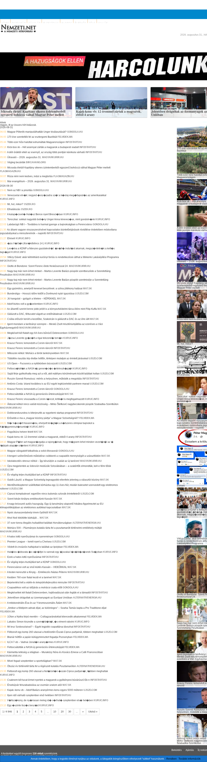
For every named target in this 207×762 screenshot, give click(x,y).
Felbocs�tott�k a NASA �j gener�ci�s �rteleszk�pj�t (39, 368)
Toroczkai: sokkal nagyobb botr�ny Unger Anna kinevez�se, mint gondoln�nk (51, 219)
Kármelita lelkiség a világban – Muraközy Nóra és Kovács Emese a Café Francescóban (55, 652)
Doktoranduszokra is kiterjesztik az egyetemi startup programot (41, 412)
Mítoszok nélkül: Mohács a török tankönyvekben (33, 353)
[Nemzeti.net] (18, 28)
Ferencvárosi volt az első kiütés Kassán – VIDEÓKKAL (37, 567)
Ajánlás (190, 750)
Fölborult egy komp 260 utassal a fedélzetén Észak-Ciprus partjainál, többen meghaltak (55, 632)
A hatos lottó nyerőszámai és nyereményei (30, 536)
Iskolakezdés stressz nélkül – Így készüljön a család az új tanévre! (43, 461)
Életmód (80, 22)
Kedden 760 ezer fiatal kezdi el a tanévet (29, 577)
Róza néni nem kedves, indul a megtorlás (30, 176)
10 (54, 711)
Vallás (103, 22)
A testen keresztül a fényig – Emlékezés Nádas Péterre (37, 572)
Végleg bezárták (16, 162)
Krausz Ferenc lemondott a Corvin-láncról (30, 343)
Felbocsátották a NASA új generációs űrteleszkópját (35, 394)
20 (62, 711)
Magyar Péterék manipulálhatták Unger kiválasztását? (37, 131)
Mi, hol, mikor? (15, 204)
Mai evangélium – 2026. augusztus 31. (28, 181)
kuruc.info (7, 199)
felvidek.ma (65, 136)
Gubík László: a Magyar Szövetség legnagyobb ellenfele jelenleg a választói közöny (53, 479)
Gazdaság (19, 22)
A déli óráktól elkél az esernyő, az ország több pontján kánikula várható (46, 152)
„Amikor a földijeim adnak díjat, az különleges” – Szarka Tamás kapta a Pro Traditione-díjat (56, 608)
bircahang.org (36, 162)
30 (69, 711)
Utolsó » (92, 711)
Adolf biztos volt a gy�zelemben (25, 303)
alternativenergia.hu (86, 522)
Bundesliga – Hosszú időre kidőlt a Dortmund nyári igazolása (40, 293)
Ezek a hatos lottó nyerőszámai (24, 557)
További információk (189, 758)
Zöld (92, 22)
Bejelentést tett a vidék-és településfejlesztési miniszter (37, 582)
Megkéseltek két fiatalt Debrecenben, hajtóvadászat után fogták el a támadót (49, 592)
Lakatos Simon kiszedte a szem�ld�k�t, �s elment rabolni (40, 621)
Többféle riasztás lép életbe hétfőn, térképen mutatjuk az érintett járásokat (47, 358)
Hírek (5, 22)
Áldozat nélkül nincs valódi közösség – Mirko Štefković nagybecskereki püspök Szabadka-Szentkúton (62, 404)
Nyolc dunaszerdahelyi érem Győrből (27, 512)
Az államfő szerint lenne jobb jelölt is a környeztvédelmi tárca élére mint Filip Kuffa (52, 309)
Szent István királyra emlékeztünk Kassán (30, 498)
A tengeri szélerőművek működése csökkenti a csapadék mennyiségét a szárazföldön (54, 455)
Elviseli (11, 238)
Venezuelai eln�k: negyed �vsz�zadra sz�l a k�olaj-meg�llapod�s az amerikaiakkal (56, 195)
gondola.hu (75, 131)
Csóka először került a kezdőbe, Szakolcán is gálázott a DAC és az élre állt (48, 319)
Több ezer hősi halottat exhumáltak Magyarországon (36, 142)
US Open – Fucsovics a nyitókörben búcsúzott (32, 363)
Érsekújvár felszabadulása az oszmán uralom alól (34, 685)
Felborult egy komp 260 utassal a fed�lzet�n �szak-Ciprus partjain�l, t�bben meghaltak (57, 671)
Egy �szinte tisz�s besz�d (23, 705)
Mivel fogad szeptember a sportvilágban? (30, 660)
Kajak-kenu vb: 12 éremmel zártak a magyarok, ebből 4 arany (108, 113)
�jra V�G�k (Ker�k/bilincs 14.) (25, 243)
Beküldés (176, 750)
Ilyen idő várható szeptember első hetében (30, 695)
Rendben (171, 758)
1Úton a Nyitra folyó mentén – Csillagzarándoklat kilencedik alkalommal (46, 616)
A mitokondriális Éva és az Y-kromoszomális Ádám (34, 602)
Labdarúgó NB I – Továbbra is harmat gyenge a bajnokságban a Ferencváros (49, 224)
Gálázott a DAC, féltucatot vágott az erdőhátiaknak (34, 314)
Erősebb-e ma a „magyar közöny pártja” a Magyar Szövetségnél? (43, 418)
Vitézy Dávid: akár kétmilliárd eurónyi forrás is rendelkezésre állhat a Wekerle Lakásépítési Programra (63, 257)
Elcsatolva (51, 22)
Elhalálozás (13, 209)
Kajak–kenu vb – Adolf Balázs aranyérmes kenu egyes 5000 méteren (45, 690)
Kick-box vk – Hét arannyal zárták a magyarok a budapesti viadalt (43, 147)
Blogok (66, 22)
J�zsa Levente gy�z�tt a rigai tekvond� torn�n (35, 338)
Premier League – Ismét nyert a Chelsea (29, 541)
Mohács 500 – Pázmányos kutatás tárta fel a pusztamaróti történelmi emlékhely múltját (54, 527)
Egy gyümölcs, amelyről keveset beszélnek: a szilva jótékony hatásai (44, 288)
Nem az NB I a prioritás (20, 190)
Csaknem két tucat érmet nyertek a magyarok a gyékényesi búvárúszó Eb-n (48, 680)
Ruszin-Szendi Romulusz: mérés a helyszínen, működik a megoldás (44, 378)
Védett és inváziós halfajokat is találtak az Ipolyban (35, 546)
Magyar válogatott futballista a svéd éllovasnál (32, 450)
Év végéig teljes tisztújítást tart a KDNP (28, 474)
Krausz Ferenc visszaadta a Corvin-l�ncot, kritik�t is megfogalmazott (45, 399)
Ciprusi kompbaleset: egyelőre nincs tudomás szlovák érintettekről (43, 493)
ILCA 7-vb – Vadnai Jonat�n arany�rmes (30, 642)
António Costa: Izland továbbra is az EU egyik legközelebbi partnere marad (48, 383)
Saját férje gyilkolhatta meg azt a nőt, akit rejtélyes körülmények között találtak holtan (53, 373)
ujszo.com (82, 293)
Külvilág (34, 22)
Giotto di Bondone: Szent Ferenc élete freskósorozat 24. (37, 266)
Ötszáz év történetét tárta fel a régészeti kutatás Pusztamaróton (41, 666)
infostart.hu (73, 142)
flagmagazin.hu (10, 171)
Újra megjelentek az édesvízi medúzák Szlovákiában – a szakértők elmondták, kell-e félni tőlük (59, 466)
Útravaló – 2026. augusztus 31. (24, 157)
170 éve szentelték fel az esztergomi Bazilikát (32, 136)
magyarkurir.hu (52, 157)
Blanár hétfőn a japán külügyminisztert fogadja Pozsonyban (40, 637)
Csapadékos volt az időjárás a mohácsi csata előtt (34, 587)
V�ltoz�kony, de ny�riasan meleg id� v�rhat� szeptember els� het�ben (50, 700)
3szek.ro (29, 204)
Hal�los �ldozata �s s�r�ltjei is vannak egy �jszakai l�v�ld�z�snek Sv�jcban (54, 552)
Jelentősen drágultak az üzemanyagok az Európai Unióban (39, 597)
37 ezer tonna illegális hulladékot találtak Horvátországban (39, 522)
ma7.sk (87, 288)
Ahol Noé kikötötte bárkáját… (23, 517)
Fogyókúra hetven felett (20, 431)
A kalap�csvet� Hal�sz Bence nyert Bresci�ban (35, 214)
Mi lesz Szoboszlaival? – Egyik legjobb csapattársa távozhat (40, 626)
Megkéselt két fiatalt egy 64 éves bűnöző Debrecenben (37, 333)
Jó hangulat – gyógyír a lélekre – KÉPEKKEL (31, 298)
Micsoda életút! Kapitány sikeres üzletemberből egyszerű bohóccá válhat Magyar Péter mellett (33, 113)
